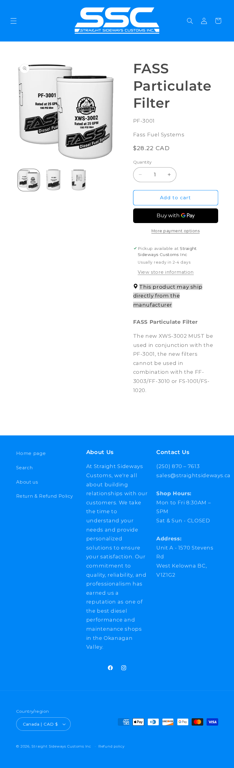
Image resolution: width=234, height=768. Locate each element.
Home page (31, 453)
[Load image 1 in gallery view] (29, 180)
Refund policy (111, 746)
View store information (166, 272)
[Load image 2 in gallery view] (54, 180)
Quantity (142, 162)
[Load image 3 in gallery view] (79, 180)
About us (27, 482)
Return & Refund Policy (44, 496)
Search (24, 468)
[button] (13, 21)
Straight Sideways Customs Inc (61, 746)
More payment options (175, 231)
